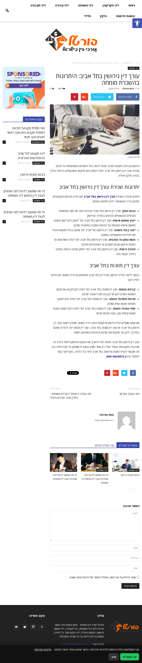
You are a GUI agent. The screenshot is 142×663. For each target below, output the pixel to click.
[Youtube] (16, 627)
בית (137, 62)
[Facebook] (42, 627)
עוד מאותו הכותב (104, 445)
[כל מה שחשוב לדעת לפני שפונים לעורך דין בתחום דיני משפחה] (94, 462)
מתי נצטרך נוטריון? (129, 394)
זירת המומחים (38, 142)
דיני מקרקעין (111, 5)
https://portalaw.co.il (104, 420)
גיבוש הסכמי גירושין (130, 475)
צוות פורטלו (128, 88)
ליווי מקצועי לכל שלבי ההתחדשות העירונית (31, 155)
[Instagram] (33, 627)
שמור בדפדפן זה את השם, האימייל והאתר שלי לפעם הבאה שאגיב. (102, 577)
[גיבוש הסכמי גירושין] (125, 462)
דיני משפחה (85, 5)
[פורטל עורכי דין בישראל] (71, 40)
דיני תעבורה (38, 5)
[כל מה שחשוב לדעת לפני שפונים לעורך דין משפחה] (63, 462)
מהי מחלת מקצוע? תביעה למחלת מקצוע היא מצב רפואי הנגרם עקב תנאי (26, 132)
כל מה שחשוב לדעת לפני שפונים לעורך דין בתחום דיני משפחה (94, 478)
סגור (113, 657)
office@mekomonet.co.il (77, 644)
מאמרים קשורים (128, 445)
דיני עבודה (62, 5)
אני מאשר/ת (129, 657)
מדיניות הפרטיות (42, 649)
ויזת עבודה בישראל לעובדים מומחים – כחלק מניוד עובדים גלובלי (70, 395)
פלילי (87, 16)
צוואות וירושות (125, 16)
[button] (137, 23)
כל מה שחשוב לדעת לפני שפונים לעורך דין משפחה (24, 214)
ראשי (131, 5)
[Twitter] (25, 627)
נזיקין (103, 16)
